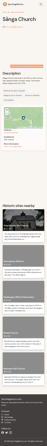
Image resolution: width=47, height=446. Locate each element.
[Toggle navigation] (41, 4)
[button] (23, 118)
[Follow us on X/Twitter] (7, 433)
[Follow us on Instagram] (11, 433)
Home (5, 12)
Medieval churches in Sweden (14, 91)
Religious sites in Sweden (13, 95)
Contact (7, 422)
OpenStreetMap (30, 128)
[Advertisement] (23, 176)
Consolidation (9, 100)
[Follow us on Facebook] (3, 433)
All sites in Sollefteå (32, 95)
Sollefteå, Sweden (17, 12)
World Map (8, 417)
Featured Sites (10, 420)
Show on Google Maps (13, 146)
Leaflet (21, 128)
